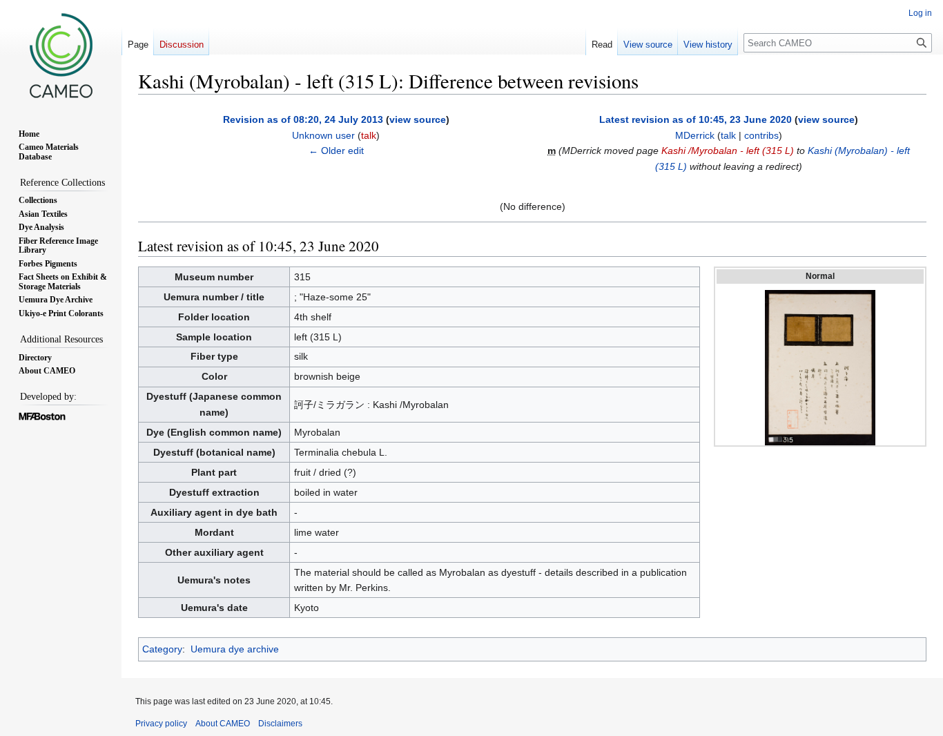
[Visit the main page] (61, 55)
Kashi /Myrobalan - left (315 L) (727, 150)
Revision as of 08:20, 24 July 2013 (303, 119)
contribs (761, 135)
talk (368, 135)
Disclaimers (280, 723)
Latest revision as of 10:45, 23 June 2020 (695, 119)
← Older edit (336, 150)
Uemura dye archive (235, 649)
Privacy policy (161, 723)
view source (417, 119)
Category (162, 649)
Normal (820, 276)
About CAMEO (222, 723)
